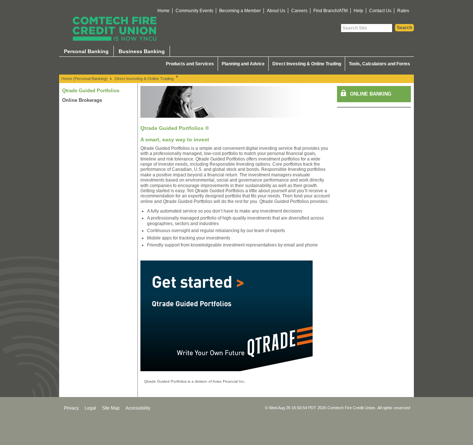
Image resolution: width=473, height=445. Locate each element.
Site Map (111, 408)
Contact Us (380, 10)
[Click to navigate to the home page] (114, 28)
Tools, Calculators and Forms (379, 63)
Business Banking (142, 51)
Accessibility (138, 408)
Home (163, 10)
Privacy (71, 408)
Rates (403, 10)
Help (358, 10)
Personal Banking (86, 51)
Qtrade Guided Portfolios (90, 90)
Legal (90, 408)
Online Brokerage (82, 100)
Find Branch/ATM (330, 10)
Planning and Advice (243, 63)
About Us (276, 10)
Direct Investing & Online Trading (306, 63)
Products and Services (190, 63)
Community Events (194, 10)
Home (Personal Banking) (84, 78)
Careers (299, 10)
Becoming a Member (240, 10)
